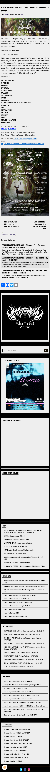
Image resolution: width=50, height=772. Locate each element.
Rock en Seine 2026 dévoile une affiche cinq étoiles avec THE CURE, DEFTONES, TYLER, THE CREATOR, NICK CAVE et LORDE (23, 531)
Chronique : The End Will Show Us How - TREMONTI (18, 744)
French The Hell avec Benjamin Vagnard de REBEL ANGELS (20, 595)
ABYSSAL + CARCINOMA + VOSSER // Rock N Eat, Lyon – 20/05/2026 (23, 663)
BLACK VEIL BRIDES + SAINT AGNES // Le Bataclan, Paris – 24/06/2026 (24, 644)
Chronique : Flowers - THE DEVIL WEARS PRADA (17, 733)
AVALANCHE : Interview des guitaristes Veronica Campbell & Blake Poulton (24, 586)
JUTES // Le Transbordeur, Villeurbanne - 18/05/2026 (18, 667)
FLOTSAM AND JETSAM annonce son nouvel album (18, 543)
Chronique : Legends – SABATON (13, 736)
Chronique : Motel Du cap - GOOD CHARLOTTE (16, 740)
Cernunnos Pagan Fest (8, 234)
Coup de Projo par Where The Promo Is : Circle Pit (18, 699)
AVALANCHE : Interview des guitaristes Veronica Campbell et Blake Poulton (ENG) (24, 582)
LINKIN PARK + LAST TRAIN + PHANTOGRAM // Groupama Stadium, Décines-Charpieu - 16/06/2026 (25, 648)
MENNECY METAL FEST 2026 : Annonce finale (16, 539)
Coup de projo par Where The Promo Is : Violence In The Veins (21, 695)
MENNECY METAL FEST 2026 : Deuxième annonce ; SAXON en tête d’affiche (24, 566)
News (22, 14)
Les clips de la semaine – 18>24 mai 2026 (16, 546)
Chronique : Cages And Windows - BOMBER (16, 747)
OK (45, 350)
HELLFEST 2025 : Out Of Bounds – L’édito (15, 688)
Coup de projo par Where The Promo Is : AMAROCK (18, 681)
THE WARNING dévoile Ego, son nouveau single (17, 563)
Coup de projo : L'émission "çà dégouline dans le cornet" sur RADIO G (23, 702)
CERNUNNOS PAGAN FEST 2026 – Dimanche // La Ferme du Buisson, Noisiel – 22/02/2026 (23, 246)
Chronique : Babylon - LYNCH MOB (13, 761)
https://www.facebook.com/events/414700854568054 (22, 144)
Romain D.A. (6, 14)
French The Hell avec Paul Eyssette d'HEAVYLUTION (18, 602)
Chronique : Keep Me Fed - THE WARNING (15, 751)
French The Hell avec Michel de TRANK (15, 609)
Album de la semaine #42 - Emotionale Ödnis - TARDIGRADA (20, 715)
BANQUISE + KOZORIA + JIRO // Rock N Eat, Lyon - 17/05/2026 (21, 653)
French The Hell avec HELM (11, 613)
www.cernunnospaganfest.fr (25, 139)
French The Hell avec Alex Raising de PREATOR (17, 606)
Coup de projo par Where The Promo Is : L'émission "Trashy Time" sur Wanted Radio (23, 710)
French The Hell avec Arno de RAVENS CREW (16, 599)
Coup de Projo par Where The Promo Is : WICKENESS (18, 692)
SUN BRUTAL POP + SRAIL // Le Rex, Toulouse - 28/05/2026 (21, 656)
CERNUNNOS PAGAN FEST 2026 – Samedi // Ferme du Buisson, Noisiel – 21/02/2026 (25, 258)
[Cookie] (4, 767)
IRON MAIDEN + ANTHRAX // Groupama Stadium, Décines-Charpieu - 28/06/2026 (23, 639)
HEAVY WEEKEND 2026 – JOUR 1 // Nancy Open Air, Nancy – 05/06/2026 (24, 631)
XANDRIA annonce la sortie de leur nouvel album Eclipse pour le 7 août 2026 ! (23, 558)
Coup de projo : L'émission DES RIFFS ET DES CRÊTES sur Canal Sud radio (24, 706)
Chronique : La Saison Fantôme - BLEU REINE (16, 758)
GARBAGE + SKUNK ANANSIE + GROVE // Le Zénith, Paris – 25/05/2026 (23, 660)
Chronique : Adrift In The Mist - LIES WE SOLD (16, 754)
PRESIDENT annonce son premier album (15, 554)
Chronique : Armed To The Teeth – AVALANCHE (17, 729)
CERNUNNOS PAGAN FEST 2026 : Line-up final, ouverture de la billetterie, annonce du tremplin (25, 271)
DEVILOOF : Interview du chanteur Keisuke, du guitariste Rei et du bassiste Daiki (24, 591)
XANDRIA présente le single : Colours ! (14, 536)
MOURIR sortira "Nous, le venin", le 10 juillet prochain (18, 550)
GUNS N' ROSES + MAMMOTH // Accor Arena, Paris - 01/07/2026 (22, 634)
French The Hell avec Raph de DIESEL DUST (16, 616)
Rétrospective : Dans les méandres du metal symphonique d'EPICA (22, 685)
